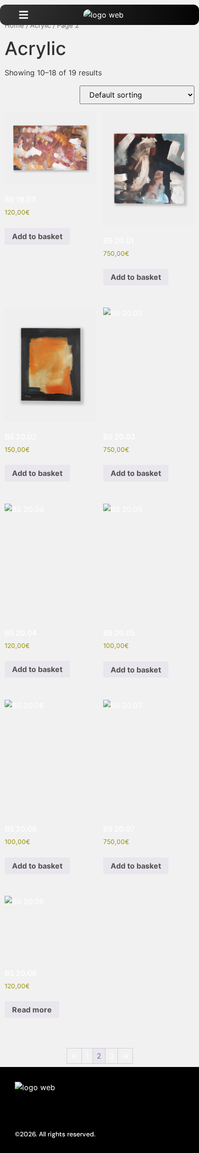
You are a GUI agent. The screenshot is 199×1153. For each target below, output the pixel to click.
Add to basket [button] (37, 236)
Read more (32, 1009)
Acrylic (40, 25)
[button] (24, 14)
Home (14, 25)
